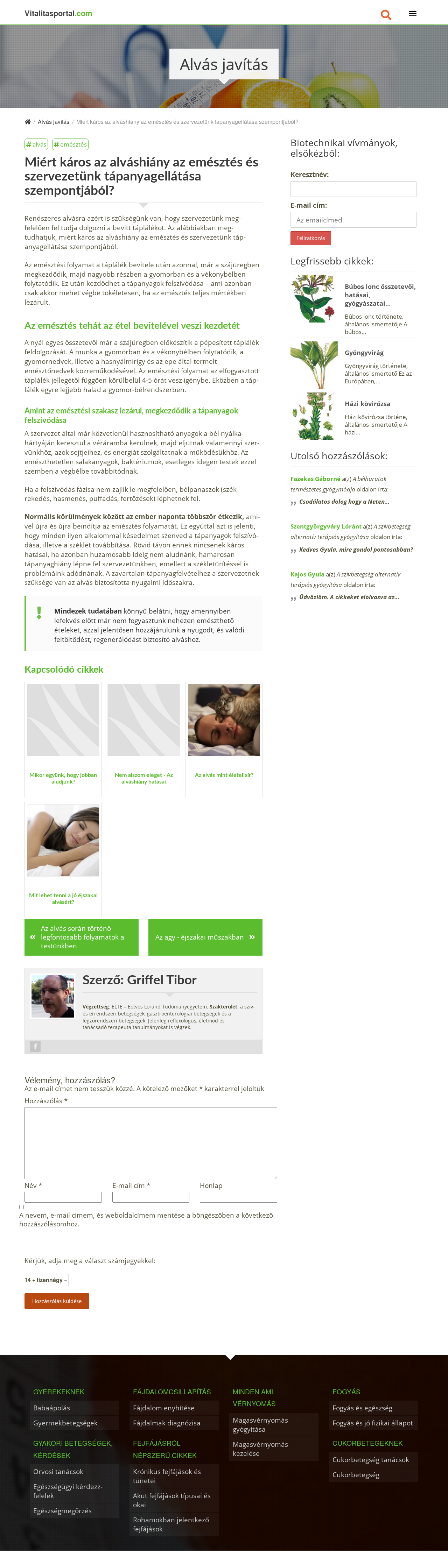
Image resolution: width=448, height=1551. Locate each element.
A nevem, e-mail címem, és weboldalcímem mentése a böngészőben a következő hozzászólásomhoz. (146, 1219)
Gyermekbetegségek (65, 1423)
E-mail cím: (308, 205)
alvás (39, 144)
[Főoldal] (27, 122)
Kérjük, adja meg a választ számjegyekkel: (89, 1260)
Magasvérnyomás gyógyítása (260, 1424)
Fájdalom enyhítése (164, 1407)
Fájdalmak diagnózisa (167, 1423)
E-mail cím (131, 1185)
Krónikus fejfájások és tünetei (167, 1476)
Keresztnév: (309, 174)
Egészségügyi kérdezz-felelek (68, 1491)
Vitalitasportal (58, 13)
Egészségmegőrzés (62, 1510)
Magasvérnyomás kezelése (260, 1448)
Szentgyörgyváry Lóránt (326, 526)
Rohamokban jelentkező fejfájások (171, 1524)
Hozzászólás (46, 1101)
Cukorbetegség (355, 1474)
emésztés (73, 144)
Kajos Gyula (307, 574)
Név (33, 1185)
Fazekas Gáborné (315, 479)
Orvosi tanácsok (58, 1471)
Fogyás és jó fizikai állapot (372, 1423)
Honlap (211, 1185)
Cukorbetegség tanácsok (370, 1459)
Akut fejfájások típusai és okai (172, 1500)
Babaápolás (51, 1407)
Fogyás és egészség (362, 1407)
